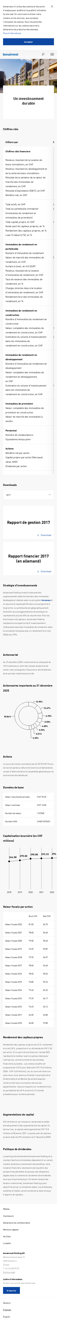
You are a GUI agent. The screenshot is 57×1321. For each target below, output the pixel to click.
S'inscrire (11, 1290)
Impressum (8, 1215)
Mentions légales (11, 1229)
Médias (6, 1208)
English (6, 1316)
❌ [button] (52, 6)
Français (7, 1309)
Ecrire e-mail (9, 1272)
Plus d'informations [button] (12, 33)
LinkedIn (7, 1243)
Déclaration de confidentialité (16, 1222)
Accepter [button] (28, 41)
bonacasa (46, 600)
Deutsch (7, 1302)
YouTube (7, 1236)
